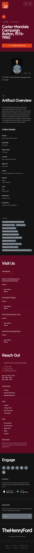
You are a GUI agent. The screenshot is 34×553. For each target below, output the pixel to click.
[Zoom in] (17, 73)
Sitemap (15, 548)
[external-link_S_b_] (17, 369)
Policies (14, 545)
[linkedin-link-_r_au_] (17, 468)
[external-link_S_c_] (17, 371)
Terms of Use (24, 548)
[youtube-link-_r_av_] (21, 468)
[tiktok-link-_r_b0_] (26, 468)
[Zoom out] (21, 73)
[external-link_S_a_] (17, 367)
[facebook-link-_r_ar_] (4, 468)
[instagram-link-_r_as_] (8, 468)
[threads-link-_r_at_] (13, 468)
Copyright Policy (24, 545)
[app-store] (8, 491)
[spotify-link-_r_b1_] (4, 472)
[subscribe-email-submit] (29, 516)
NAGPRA (7, 545)
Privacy (8, 548)
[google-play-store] (22, 491)
